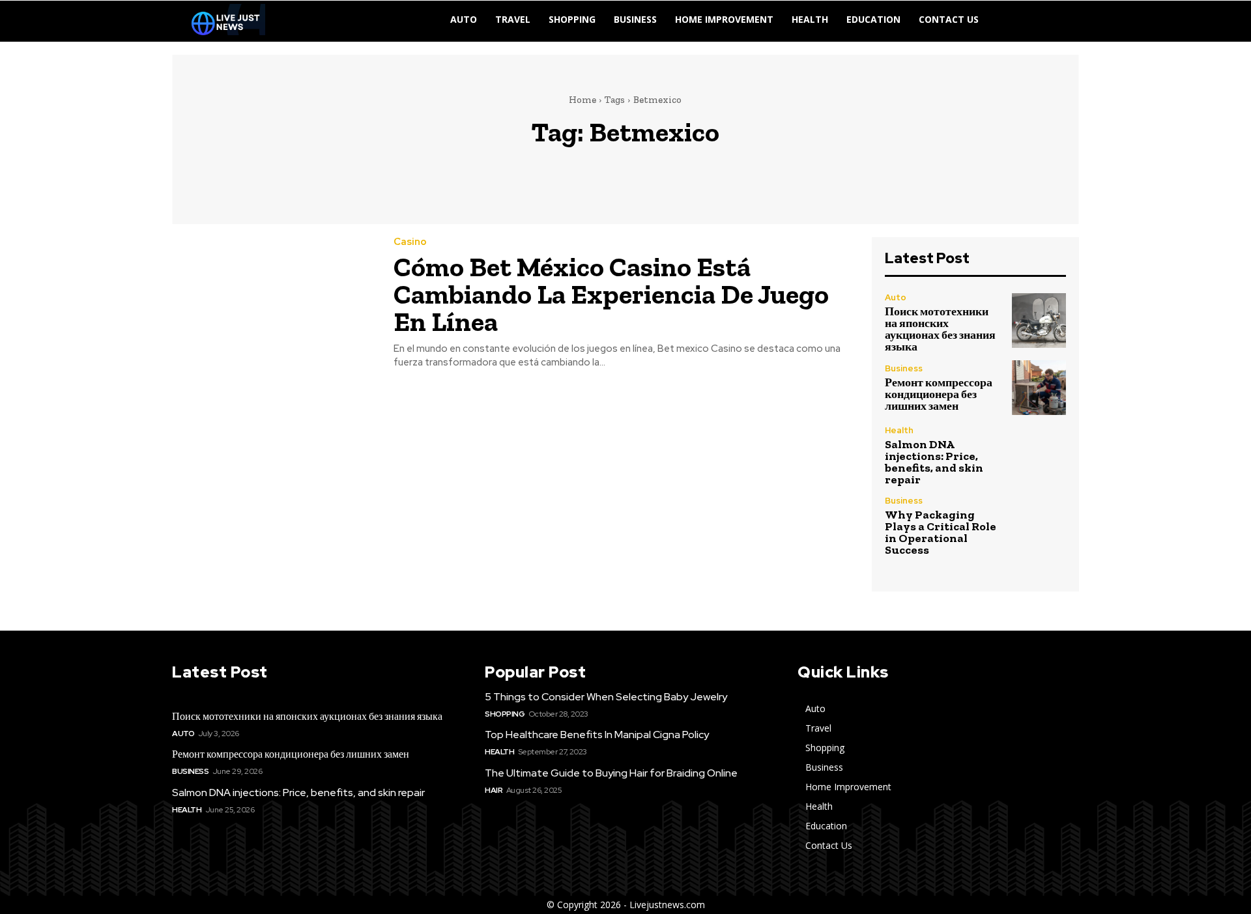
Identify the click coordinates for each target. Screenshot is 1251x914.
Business (904, 368)
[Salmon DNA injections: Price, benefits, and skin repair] (1039, 453)
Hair (493, 790)
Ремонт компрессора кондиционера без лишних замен (938, 394)
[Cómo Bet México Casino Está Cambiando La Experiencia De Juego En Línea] (273, 302)
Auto (895, 297)
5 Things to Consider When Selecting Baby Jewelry (606, 697)
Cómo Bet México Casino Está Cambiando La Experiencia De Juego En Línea (611, 294)
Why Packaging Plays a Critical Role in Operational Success (940, 532)
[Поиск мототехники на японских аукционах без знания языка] (1039, 320)
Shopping (505, 714)
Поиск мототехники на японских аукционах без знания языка (940, 329)
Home (582, 100)
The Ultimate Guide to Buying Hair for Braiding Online (611, 773)
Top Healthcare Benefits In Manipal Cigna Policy (597, 734)
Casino (410, 242)
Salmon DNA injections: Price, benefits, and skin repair (934, 462)
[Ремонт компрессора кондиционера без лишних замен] (1039, 387)
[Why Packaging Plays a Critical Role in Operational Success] (1039, 523)
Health (899, 430)
